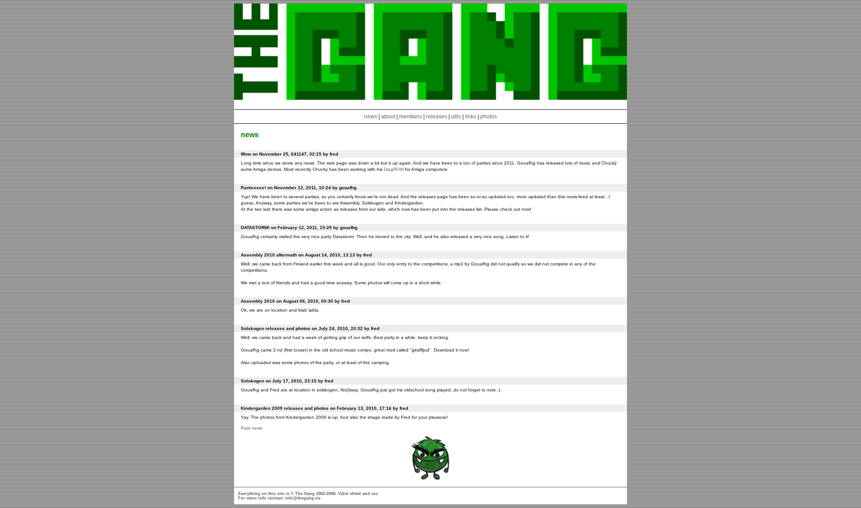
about (388, 116)
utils (456, 116)
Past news (251, 428)
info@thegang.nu (303, 498)
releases (436, 116)
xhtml (355, 493)
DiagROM (394, 169)
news (370, 116)
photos (488, 116)
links (470, 116)
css (374, 493)
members (411, 116)
